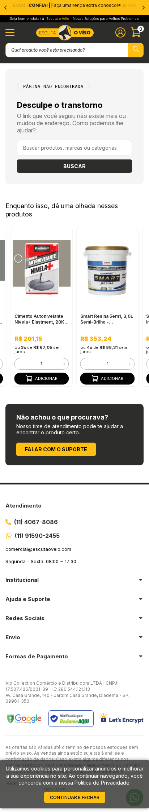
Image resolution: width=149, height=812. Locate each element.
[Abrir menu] (9, 32)
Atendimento (23, 505)
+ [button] (64, 364)
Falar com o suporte (56, 449)
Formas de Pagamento (36, 656)
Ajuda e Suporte (27, 599)
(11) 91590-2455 (37, 535)
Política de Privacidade (101, 783)
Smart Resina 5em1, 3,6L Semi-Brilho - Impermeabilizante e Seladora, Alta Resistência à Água (106, 319)
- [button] (19, 364)
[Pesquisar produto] (136, 50)
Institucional (22, 579)
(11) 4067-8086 (36, 522)
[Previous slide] (6, 7)
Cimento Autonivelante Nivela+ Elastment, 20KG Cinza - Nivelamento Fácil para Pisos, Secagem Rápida (41, 319)
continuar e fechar (74, 797)
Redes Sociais (24, 618)
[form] (41, 363)
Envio (12, 637)
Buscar (74, 166)
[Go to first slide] (143, 7)
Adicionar (46, 378)
